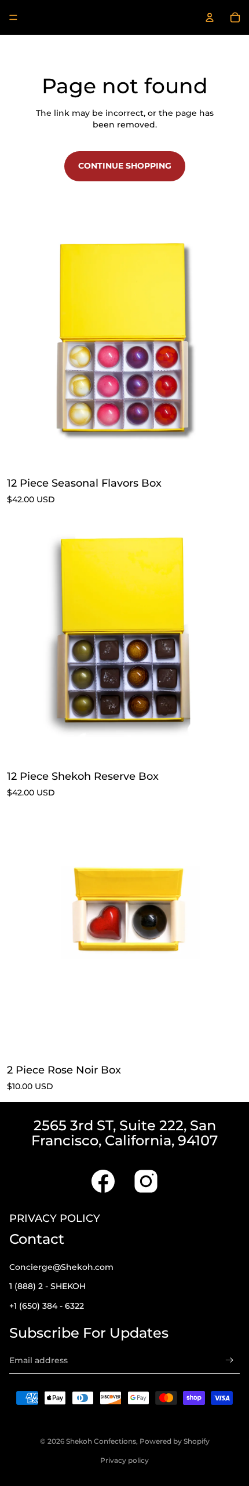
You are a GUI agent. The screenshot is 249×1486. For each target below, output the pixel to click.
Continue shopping (124, 165)
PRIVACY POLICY (54, 1218)
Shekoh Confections (101, 1441)
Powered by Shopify (175, 1441)
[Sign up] (229, 1360)
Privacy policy (124, 1460)
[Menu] (13, 17)
